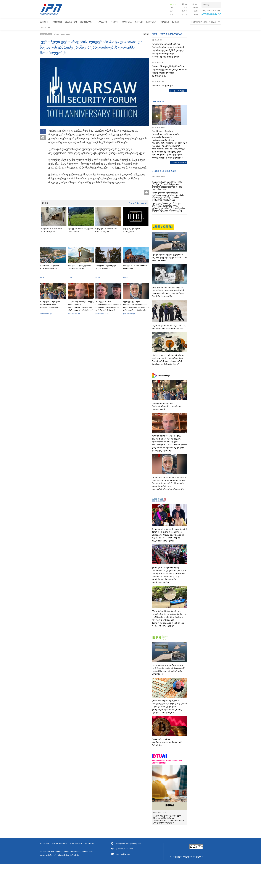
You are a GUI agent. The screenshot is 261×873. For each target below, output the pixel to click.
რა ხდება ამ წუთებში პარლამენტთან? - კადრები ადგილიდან (50, 304)
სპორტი (139, 22)
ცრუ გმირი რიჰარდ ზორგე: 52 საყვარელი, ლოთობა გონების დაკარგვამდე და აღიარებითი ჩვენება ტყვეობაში (168, 291)
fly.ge (42, 277)
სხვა (43, 27)
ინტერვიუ (158, 101)
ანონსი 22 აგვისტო (162, 85)
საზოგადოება (86, 22)
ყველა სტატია (177, 162)
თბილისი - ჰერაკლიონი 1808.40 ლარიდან (79, 267)
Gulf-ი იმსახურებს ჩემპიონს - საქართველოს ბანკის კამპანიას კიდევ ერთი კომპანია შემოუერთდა (169, 71)
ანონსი (175, 22)
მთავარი (44, 22)
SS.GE (45, 203)
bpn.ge (173, 4)
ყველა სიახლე (177, 91)
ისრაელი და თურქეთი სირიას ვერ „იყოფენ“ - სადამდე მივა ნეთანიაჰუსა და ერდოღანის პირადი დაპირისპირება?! (168, 359)
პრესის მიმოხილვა (164, 170)
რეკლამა (90, 844)
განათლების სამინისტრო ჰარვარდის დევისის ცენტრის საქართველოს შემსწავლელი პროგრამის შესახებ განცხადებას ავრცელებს (168, 50)
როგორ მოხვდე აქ (138, 203)
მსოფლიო (102, 22)
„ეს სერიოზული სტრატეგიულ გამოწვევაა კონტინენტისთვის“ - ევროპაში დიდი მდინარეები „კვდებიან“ (169, 669)
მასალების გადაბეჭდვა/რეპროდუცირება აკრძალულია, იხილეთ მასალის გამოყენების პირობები (67, 853)
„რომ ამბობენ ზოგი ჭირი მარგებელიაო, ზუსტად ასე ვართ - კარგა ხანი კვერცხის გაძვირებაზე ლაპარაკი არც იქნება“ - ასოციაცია (169, 707)
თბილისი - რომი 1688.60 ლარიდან (135, 267)
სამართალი (71, 22)
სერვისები (76, 844)
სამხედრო (151, 22)
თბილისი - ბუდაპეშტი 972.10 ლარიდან (105, 267)
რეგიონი (114, 22)
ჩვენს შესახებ (60, 844)
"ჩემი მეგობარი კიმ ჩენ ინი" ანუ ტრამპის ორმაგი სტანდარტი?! (169, 327)
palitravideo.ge (46, 313)
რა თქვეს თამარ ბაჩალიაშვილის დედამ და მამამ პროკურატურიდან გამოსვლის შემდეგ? (108, 306)
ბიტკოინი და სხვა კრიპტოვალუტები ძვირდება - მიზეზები (168, 742)
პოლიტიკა (57, 22)
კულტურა (164, 22)
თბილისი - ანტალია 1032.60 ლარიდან (49, 267)
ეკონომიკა (127, 22)
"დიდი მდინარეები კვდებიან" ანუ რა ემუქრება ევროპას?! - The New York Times (169, 257)
